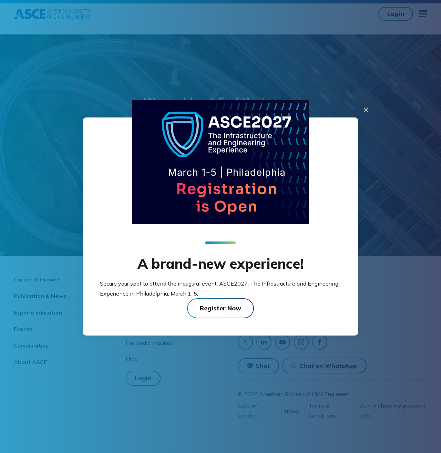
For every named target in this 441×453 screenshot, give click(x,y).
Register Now (220, 308)
